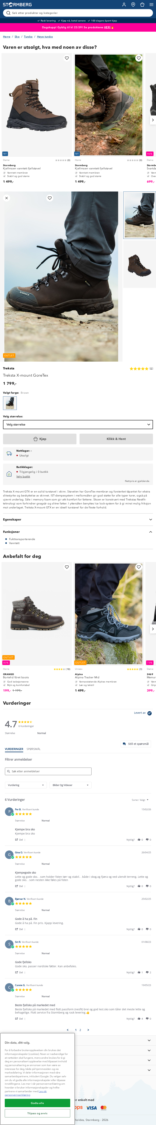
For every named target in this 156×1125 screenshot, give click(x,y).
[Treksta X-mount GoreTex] (10, 403)
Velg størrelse (15, 424)
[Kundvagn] (142, 4)
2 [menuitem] (80, 1030)
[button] (21, 839)
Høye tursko (45, 36)
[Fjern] (147, 13)
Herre (6, 36)
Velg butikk (23, 476)
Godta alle (37, 1103)
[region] (37, 1079)
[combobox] (26, 785)
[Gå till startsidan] (17, 4)
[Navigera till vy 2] (139, 264)
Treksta (8, 368)
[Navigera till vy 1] (139, 215)
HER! (107, 27)
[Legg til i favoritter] (66, 58)
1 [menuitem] (76, 1030)
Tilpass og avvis (37, 1113)
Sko (17, 36)
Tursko (28, 36)
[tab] (136, 744)
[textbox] (150, 801)
